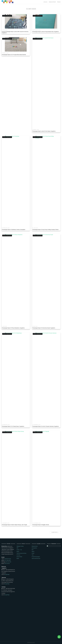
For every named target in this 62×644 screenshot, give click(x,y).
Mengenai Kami (35, 546)
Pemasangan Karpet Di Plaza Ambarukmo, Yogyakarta (13, 328)
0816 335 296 (8, 561)
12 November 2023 (36, 523)
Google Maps (7, 574)
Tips (32, 554)
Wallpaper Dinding (20, 546)
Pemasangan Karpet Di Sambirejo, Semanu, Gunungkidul (13, 229)
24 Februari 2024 (6, 424)
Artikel (33, 553)
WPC (17, 547)
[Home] (8, 2)
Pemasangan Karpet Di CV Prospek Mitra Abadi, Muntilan (14, 54)
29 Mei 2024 (34, 326)
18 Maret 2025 (35, 129)
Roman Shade (19, 556)
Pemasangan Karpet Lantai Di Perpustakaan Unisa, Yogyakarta (45, 31)
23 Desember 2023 (36, 424)
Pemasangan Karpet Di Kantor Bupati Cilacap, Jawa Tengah (14, 524)
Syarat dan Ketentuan (36, 558)
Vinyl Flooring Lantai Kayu (21, 553)
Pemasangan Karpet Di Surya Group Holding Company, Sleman (45, 229)
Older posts (55, 532)
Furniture (18, 554)
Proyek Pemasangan (7, 15)
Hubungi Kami (34, 547)
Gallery (33, 551)
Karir (32, 549)
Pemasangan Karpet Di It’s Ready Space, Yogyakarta (13, 426)
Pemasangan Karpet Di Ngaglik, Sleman (40, 524)
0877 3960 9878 (7, 560)
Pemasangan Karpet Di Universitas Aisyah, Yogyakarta (43, 328)
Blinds (18, 558)
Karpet (18, 551)
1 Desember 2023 (5, 523)
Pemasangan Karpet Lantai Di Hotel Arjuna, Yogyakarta (43, 131)
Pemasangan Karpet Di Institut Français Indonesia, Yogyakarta (45, 426)
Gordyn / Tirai (19, 549)
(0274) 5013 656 (8, 558)
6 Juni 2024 (4, 326)
